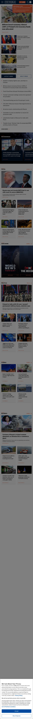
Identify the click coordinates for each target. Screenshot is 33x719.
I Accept (16, 711)
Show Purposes (16, 716)
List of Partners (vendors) (8, 706)
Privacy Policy (19, 695)
